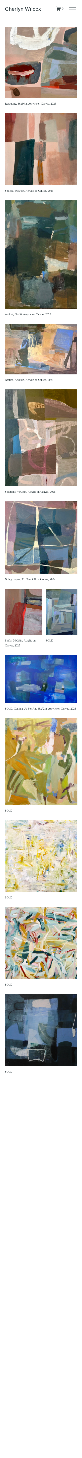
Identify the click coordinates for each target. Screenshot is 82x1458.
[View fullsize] (41, 62)
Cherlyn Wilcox (23, 8)
